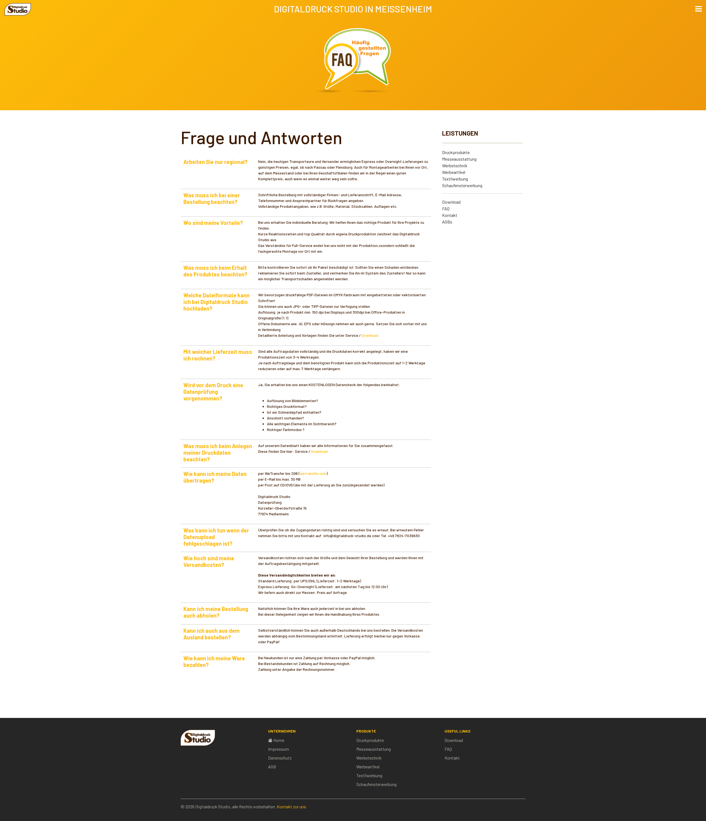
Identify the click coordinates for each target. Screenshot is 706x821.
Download (451, 201)
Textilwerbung (455, 178)
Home (278, 740)
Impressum (278, 749)
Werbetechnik (454, 165)
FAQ (446, 208)
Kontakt (449, 215)
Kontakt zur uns (291, 806)
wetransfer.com (313, 473)
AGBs (447, 221)
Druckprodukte (456, 152)
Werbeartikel (453, 172)
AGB (272, 766)
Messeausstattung (459, 158)
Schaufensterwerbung (462, 185)
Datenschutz (280, 757)
